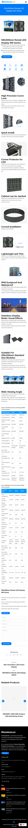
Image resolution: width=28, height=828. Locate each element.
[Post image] (3, 789)
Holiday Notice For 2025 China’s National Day (15, 796)
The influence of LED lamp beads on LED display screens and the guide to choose (15, 802)
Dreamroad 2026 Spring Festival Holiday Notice (15, 789)
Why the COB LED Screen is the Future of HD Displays (16, 809)
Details (14, 698)
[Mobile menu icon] (26, 2)
